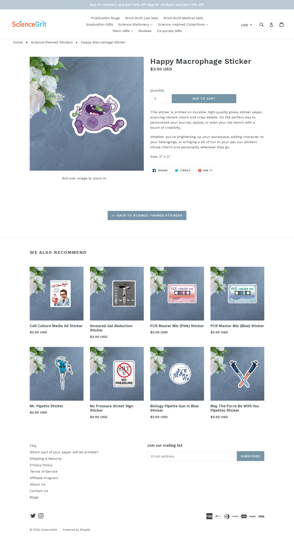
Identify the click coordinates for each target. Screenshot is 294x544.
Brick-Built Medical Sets (183, 18)
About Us (37, 484)
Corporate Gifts (169, 31)
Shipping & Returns (46, 459)
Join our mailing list (165, 445)
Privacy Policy (41, 465)
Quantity (157, 90)
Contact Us (39, 491)
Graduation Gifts (99, 24)
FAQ (33, 446)
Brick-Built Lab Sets (141, 18)
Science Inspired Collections (184, 24)
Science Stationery (136, 24)
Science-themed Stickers (52, 42)
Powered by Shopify (76, 529)
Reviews (145, 31)
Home (11, 42)
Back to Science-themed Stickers (149, 215)
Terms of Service (43, 471)
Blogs (34, 497)
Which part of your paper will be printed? (64, 452)
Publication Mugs (105, 18)
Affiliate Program (44, 478)
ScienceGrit (49, 529)
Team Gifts (123, 31)
